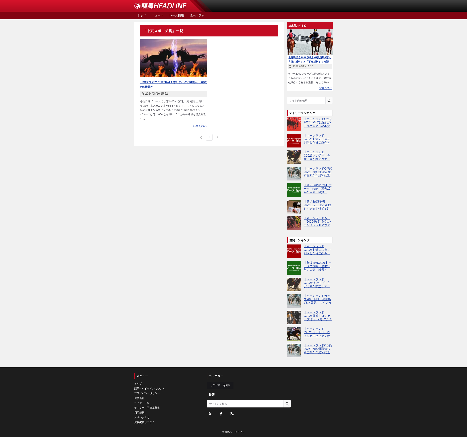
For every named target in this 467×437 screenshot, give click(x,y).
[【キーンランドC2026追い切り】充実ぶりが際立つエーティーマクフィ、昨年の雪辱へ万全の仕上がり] (294, 157)
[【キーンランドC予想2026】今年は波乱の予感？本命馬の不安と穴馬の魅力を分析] (294, 124)
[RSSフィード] (232, 413)
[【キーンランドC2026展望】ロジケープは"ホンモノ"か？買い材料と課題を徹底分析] (294, 317)
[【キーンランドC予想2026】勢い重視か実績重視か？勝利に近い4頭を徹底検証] (294, 173)
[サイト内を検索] (329, 100)
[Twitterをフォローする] (210, 413)
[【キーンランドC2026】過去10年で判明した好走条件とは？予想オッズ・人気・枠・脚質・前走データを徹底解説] (294, 140)
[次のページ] (217, 137)
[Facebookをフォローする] (221, 413)
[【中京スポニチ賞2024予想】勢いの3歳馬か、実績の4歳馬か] (173, 58)
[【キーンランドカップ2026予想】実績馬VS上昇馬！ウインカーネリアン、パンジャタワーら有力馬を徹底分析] (294, 301)
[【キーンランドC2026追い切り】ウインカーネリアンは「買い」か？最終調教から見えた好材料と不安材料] (294, 334)
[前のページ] (201, 137)
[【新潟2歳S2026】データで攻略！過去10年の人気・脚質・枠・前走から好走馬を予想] (294, 190)
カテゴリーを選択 (220, 385)
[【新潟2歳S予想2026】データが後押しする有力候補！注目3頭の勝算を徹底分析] (294, 206)
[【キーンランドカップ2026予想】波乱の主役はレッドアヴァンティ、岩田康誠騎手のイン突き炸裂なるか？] (294, 223)
